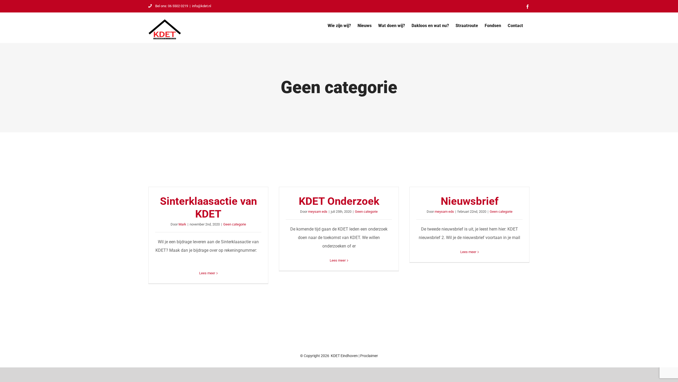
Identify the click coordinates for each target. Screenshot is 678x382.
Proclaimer (369, 356)
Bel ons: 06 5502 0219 (171, 6)
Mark (182, 224)
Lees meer (207, 273)
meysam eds (317, 212)
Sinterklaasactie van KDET (208, 207)
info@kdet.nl (201, 6)
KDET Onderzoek (339, 201)
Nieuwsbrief (469, 201)
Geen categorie (234, 224)
